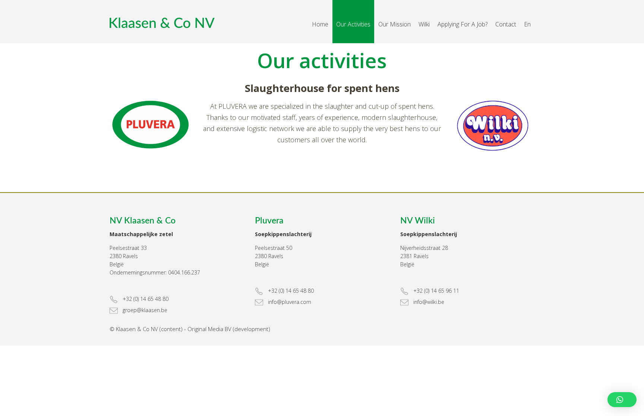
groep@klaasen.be (144, 310)
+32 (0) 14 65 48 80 (144, 298)
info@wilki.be (428, 301)
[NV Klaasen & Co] (152, 23)
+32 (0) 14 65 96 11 (435, 290)
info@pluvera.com (288, 301)
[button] (622, 399)
